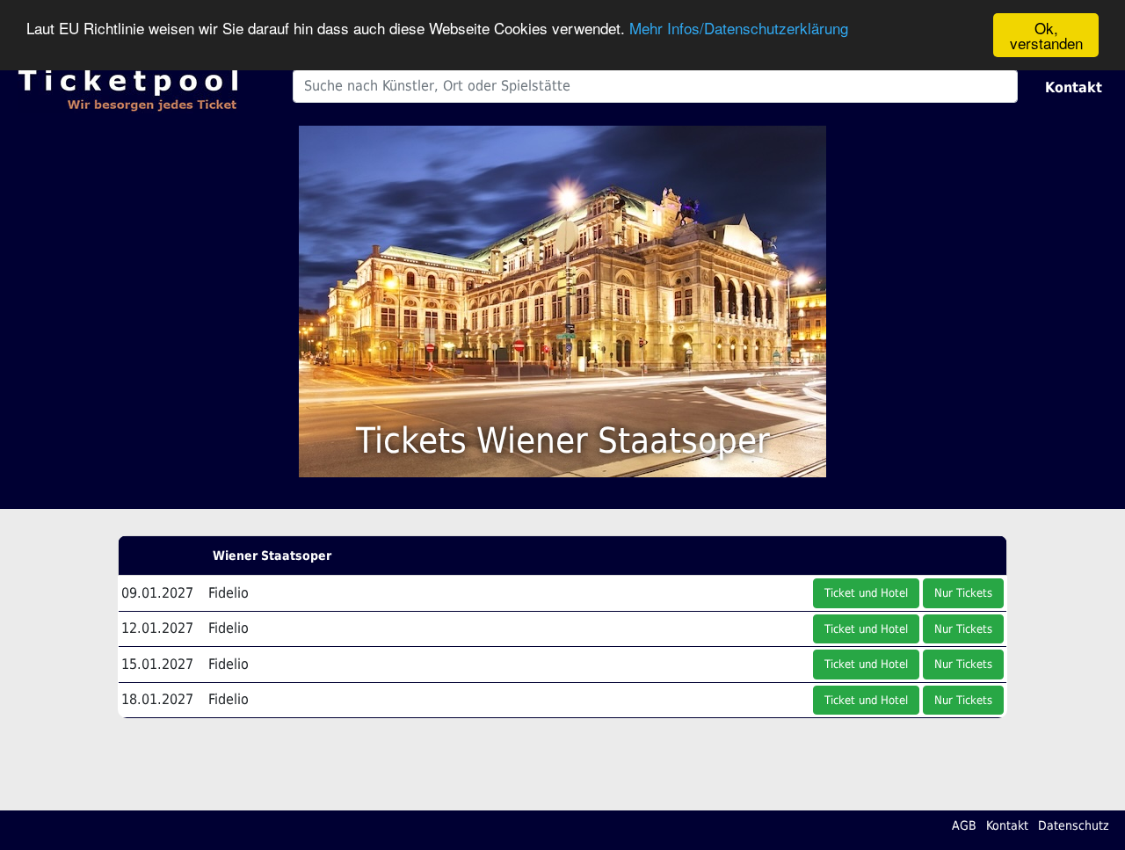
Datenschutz (1073, 825)
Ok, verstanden (1046, 35)
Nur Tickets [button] (963, 592)
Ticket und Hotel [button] (866, 592)
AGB (964, 825)
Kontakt (1073, 87)
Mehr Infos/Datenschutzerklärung (738, 29)
